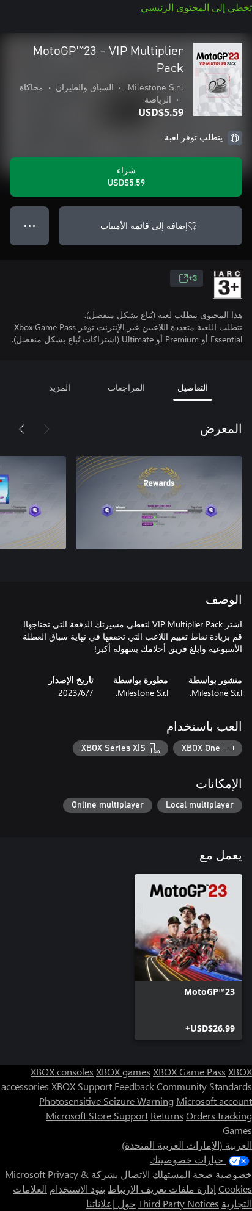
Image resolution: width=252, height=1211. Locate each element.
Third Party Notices (178, 1203)
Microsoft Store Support (97, 1115)
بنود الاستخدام (77, 1188)
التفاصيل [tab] (192, 387)
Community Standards (204, 1086)
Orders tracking (219, 1115)
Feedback (134, 1086)
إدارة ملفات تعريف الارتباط (162, 1188)
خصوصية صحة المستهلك (202, 1174)
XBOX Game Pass (189, 1071)
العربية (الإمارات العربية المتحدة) (187, 1144)
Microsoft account (214, 1100)
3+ (192, 278)
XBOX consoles (62, 1071)
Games (237, 1130)
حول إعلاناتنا (111, 1203)
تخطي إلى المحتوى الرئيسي (196, 7)
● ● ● (29, 225)
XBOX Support (81, 1086)
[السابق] (46, 429)
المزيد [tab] (59, 387)
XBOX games (123, 1071)
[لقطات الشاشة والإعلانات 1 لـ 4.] (159, 502)
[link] (188, 957)
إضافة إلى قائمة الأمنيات (144, 225)
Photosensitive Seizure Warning (106, 1100)
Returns (166, 1115)
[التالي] (22, 429)
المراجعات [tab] (126, 387)
